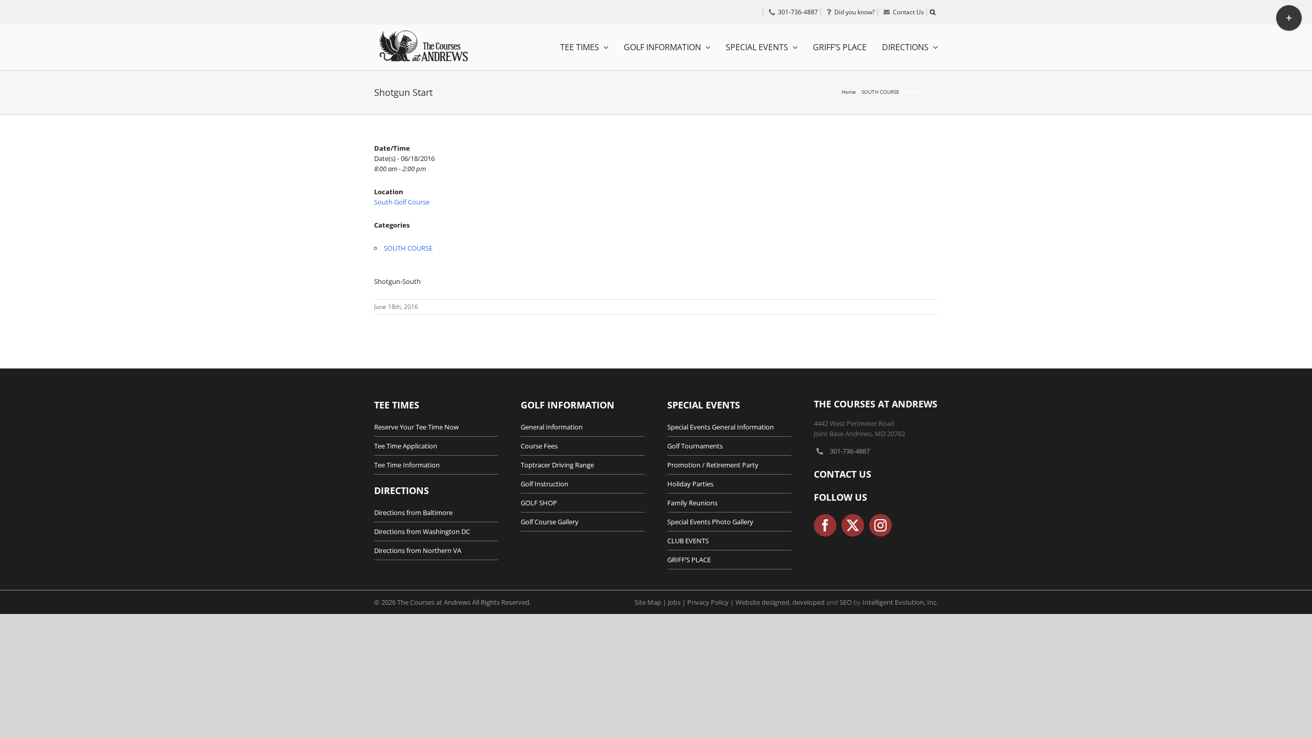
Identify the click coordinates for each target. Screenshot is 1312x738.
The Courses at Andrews (875, 404)
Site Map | (651, 602)
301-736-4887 (850, 451)
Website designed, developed (780, 602)
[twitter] (853, 525)
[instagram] (880, 525)
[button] (932, 12)
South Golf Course (401, 202)
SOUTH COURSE (408, 248)
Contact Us (842, 474)
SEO (845, 602)
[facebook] (825, 525)
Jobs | (677, 602)
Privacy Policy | (711, 602)
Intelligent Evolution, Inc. (900, 602)
